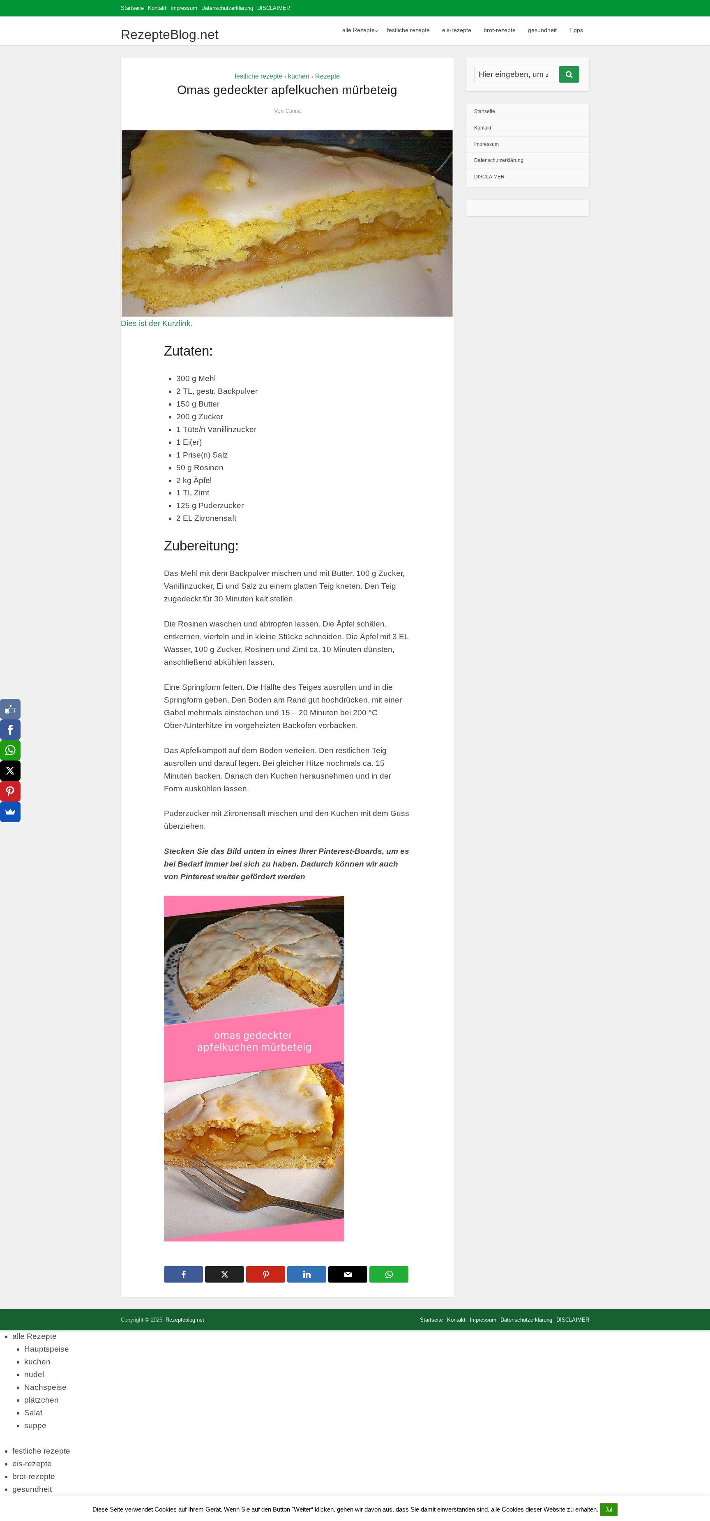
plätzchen (41, 1400)
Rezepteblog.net (185, 1320)
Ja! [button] (609, 1510)
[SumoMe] (10, 812)
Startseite (132, 8)
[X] (10, 770)
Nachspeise (45, 1387)
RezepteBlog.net (170, 34)
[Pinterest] (10, 791)
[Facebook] (10, 729)
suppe (35, 1425)
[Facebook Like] (10, 709)
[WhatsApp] (10, 750)
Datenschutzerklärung (227, 8)
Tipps (576, 30)
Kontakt (157, 8)
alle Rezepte (358, 30)
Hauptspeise (46, 1349)
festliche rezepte (408, 30)
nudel (34, 1374)
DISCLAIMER (273, 8)
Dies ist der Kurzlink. (157, 323)
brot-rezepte (500, 30)
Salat (33, 1412)
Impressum (184, 8)
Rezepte (327, 76)
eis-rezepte (456, 30)
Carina (293, 111)
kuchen (298, 76)
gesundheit (542, 30)
